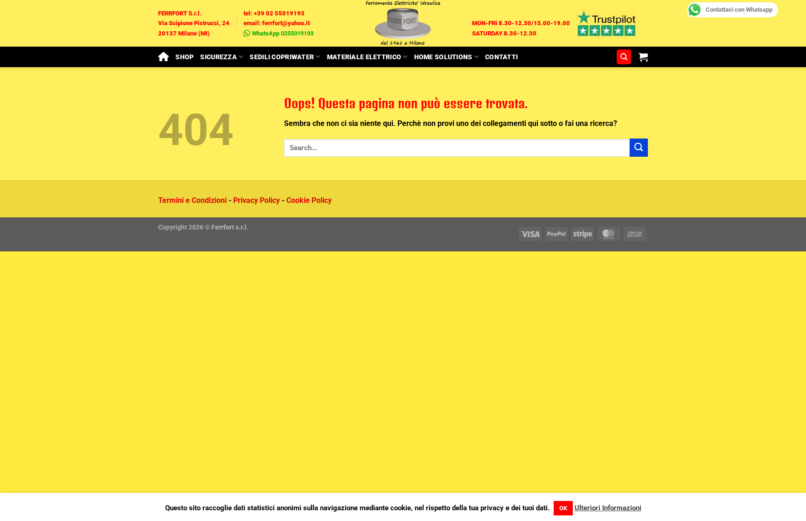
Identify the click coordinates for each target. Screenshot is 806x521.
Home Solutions (443, 57)
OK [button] (563, 508)
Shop (184, 57)
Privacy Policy (256, 200)
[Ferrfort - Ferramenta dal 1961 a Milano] (403, 23)
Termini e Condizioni (192, 200)
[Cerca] (624, 56)
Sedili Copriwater (282, 57)
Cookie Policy (309, 200)
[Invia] (639, 148)
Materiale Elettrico (364, 57)
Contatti (501, 57)
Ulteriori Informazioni (608, 508)
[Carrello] (643, 57)
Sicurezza (218, 57)
